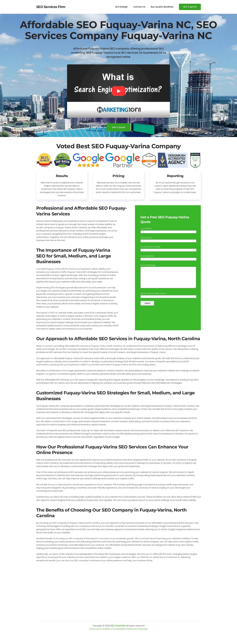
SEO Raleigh (121, 6)
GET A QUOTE (190, 6)
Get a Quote (118, 127)
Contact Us (139, 6)
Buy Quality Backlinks (162, 6)
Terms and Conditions (100, 628)
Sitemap (143, 628)
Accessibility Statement (125, 628)
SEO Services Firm (50, 7)
